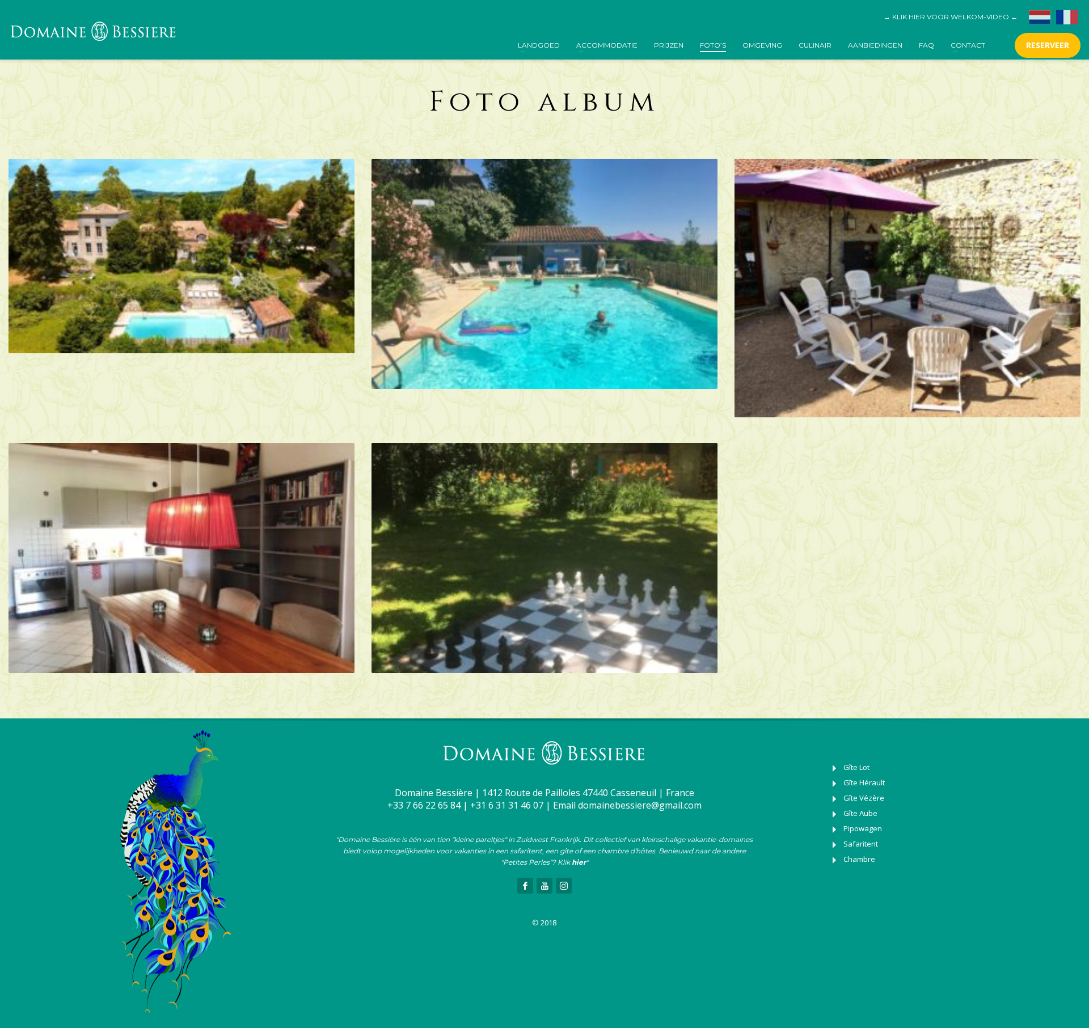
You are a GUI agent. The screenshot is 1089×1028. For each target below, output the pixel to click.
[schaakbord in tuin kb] (544, 558)
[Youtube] (544, 886)
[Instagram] (564, 886)
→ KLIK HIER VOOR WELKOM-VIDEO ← (951, 16)
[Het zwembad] (544, 274)
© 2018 (544, 922)
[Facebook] (525, 886)
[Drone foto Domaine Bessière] (181, 256)
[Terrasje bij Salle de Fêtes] (907, 288)
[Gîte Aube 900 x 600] (181, 558)
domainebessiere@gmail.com (640, 805)
